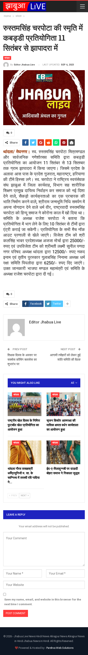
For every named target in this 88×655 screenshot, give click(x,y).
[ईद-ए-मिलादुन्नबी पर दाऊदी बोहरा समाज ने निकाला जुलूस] (63, 452)
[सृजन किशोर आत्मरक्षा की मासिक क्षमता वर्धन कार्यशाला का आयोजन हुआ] (63, 404)
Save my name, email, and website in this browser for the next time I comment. (42, 602)
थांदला (7, 58)
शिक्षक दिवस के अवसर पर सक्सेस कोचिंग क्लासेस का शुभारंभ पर (22, 359)
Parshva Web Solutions (59, 647)
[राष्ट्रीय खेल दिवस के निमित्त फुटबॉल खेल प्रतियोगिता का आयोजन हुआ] (24, 404)
